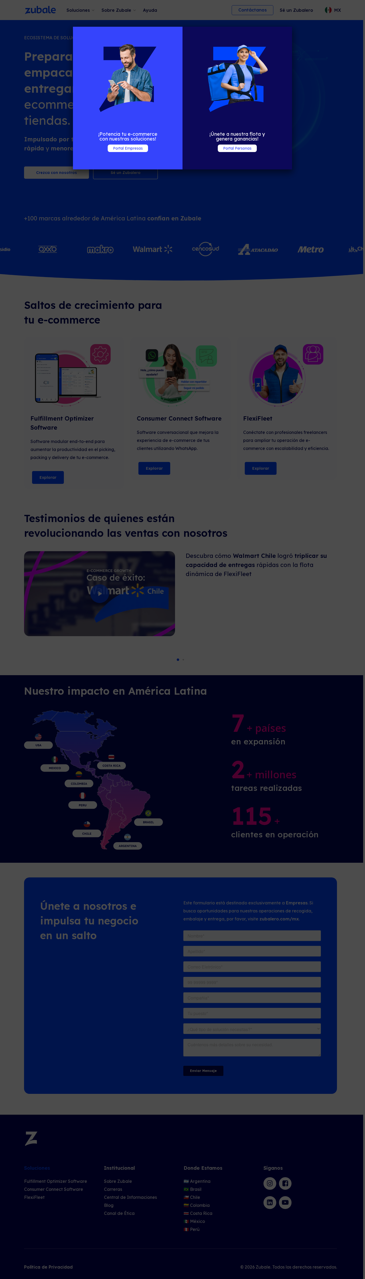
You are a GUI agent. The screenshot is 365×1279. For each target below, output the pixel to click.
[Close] (76, 165)
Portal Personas (237, 148)
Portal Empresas (128, 148)
